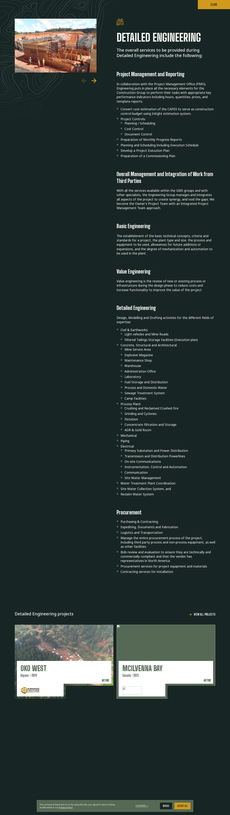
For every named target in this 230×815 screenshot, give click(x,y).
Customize (141, 806)
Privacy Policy (66, 807)
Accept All (182, 805)
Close (214, 4)
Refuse (166, 805)
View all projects (204, 614)
